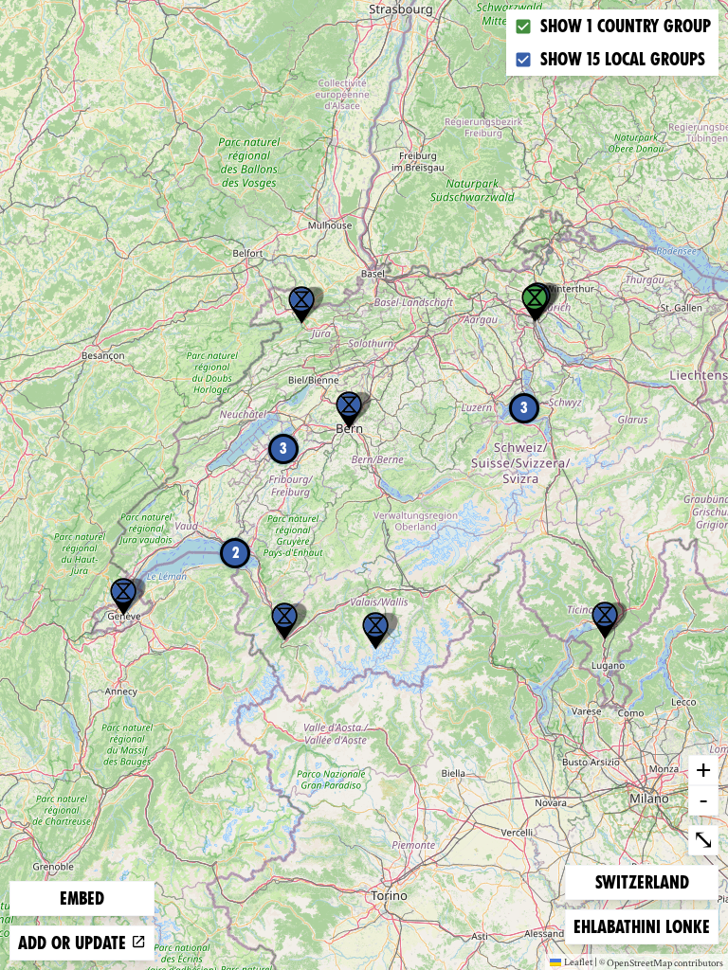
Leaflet (578, 961)
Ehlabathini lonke (641, 926)
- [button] (703, 799)
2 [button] (235, 553)
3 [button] (524, 408)
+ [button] (703, 769)
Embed (82, 898)
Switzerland (641, 881)
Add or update (74, 943)
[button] (604, 620)
